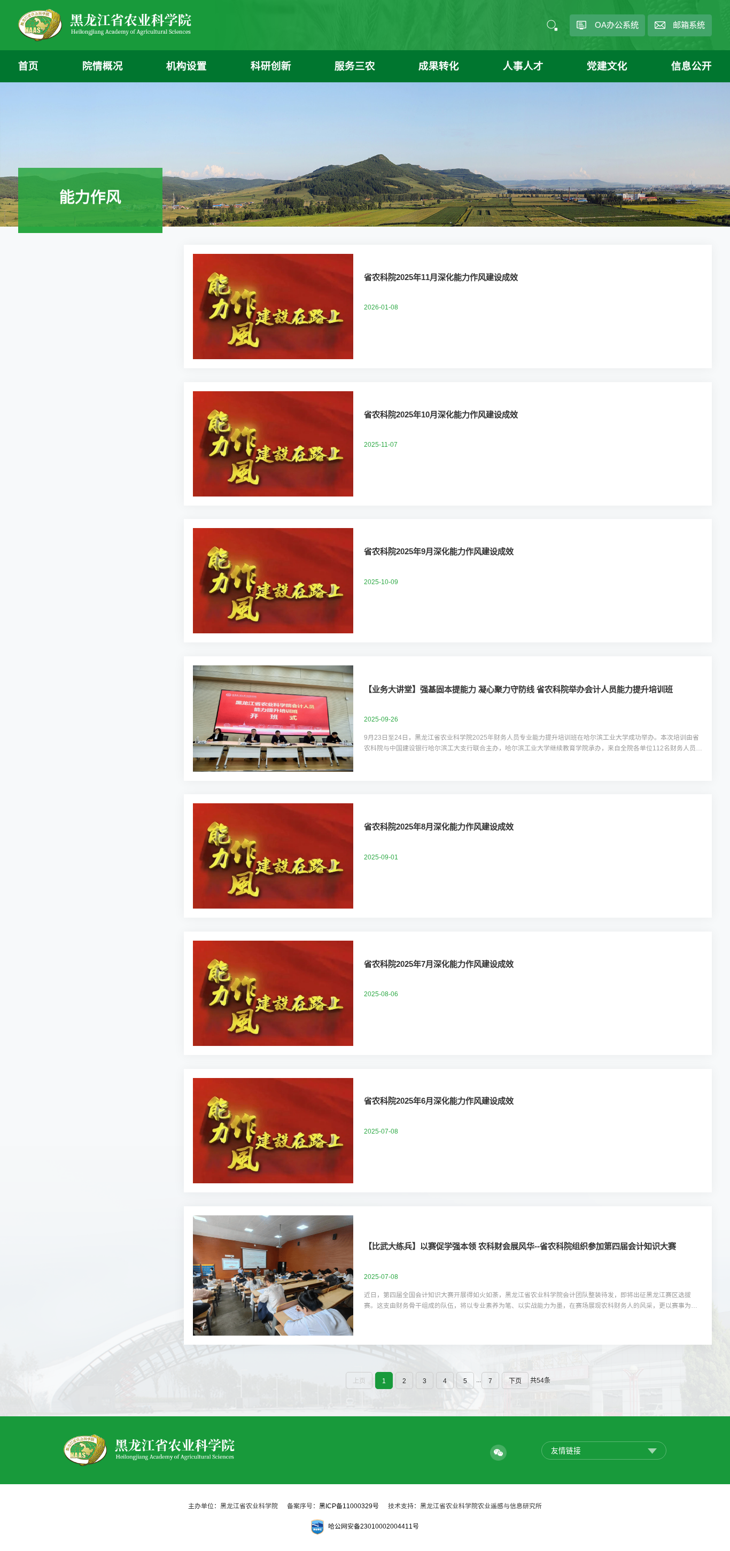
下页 (515, 1381)
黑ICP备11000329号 (349, 1506)
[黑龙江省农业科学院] (104, 25)
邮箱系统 (689, 24)
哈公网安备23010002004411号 (373, 1526)
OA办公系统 (617, 24)
